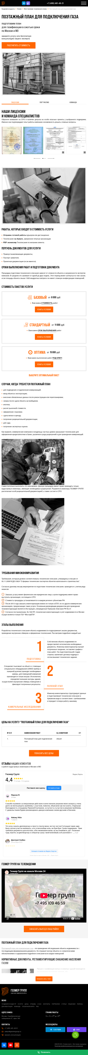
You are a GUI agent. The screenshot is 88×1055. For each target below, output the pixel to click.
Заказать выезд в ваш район (44, 928)
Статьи (64, 1004)
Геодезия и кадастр (8, 9)
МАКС (78, 1030)
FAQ (37, 1006)
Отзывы (33, 1004)
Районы (80, 1004)
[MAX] (28, 3)
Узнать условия (44, 309)
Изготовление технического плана (35, 9)
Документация (7, 1006)
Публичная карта (28, 1006)
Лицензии (15, 102)
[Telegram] (24, 3)
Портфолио (44, 102)
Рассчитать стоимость (18, 45)
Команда (73, 102)
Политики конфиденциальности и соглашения (69, 1046)
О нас (39, 1004)
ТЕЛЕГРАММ (57, 1030)
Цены (27, 1004)
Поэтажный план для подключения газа (17, 948)
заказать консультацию (13, 1035)
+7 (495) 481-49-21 (55, 3)
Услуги (19, 9)
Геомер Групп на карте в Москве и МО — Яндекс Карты (44, 855)
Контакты (46, 1004)
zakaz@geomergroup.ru (13, 1031)
